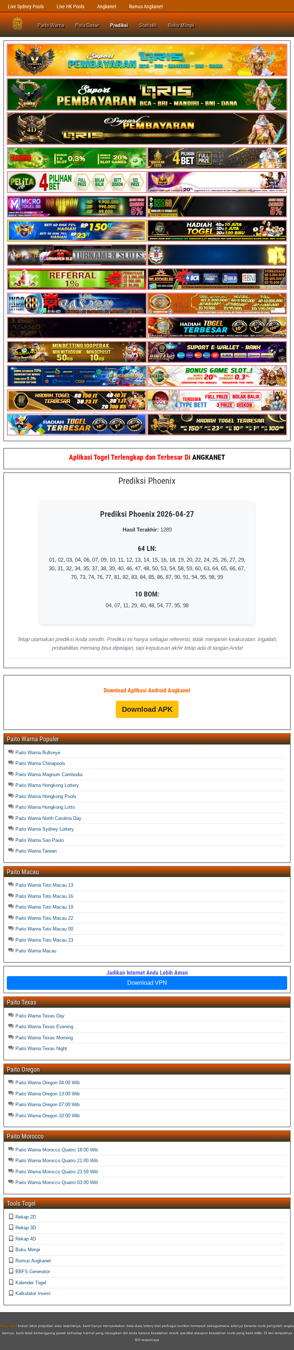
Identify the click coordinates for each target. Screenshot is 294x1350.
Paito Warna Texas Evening (44, 1026)
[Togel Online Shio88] (217, 336)
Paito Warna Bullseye (37, 752)
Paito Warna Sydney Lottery (44, 829)
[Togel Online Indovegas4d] (217, 433)
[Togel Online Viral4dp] (217, 191)
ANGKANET (208, 457)
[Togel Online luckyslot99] (217, 264)
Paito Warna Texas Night (41, 1048)
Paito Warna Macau (35, 951)
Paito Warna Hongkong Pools (45, 796)
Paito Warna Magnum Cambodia (48, 774)
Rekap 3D (25, 1227)
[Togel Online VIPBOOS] (147, 74)
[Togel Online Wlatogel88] (217, 288)
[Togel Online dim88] (147, 109)
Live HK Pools (70, 6)
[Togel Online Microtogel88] (77, 215)
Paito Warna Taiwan (36, 851)
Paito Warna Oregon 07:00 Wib (47, 1104)
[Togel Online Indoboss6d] (217, 215)
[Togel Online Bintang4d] (217, 361)
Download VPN (147, 983)
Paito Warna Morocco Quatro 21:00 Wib (56, 1160)
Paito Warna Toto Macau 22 (44, 918)
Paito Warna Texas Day (40, 1016)
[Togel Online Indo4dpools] (77, 433)
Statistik (148, 25)
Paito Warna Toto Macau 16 (44, 896)
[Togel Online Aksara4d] (77, 361)
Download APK (147, 709)
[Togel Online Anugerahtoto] (77, 385)
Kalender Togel (30, 1282)
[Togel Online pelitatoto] (77, 191)
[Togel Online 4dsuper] (147, 143)
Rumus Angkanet (146, 6)
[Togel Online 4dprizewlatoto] (77, 409)
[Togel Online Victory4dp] (77, 239)
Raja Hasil (8, 1326)
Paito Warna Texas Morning (44, 1037)
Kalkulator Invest (33, 1293)
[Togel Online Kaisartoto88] (77, 288)
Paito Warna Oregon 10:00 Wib (47, 1115)
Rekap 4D (25, 1239)
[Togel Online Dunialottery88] (217, 312)
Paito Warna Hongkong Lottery (47, 785)
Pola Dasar (87, 25)
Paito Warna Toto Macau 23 (44, 940)
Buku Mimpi (181, 25)
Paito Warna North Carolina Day (48, 818)
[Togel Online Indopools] (217, 409)
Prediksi (119, 25)
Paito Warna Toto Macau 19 (44, 907)
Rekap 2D (25, 1217)
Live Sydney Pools (26, 6)
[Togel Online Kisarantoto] (217, 167)
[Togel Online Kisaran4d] (77, 167)
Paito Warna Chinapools (40, 763)
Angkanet (106, 6)
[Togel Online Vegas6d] (77, 336)
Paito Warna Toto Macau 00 (44, 929)
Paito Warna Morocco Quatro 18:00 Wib (56, 1149)
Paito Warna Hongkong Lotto (45, 807)
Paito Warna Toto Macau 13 (44, 885)
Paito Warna (51, 25)
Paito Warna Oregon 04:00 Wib (47, 1082)
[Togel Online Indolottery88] (77, 312)
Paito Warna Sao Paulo (39, 840)
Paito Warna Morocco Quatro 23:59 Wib (56, 1171)
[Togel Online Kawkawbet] (77, 264)
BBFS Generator (32, 1271)
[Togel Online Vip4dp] (217, 239)
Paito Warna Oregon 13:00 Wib (47, 1093)
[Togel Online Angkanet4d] (217, 385)
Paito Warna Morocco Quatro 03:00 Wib (56, 1182)
